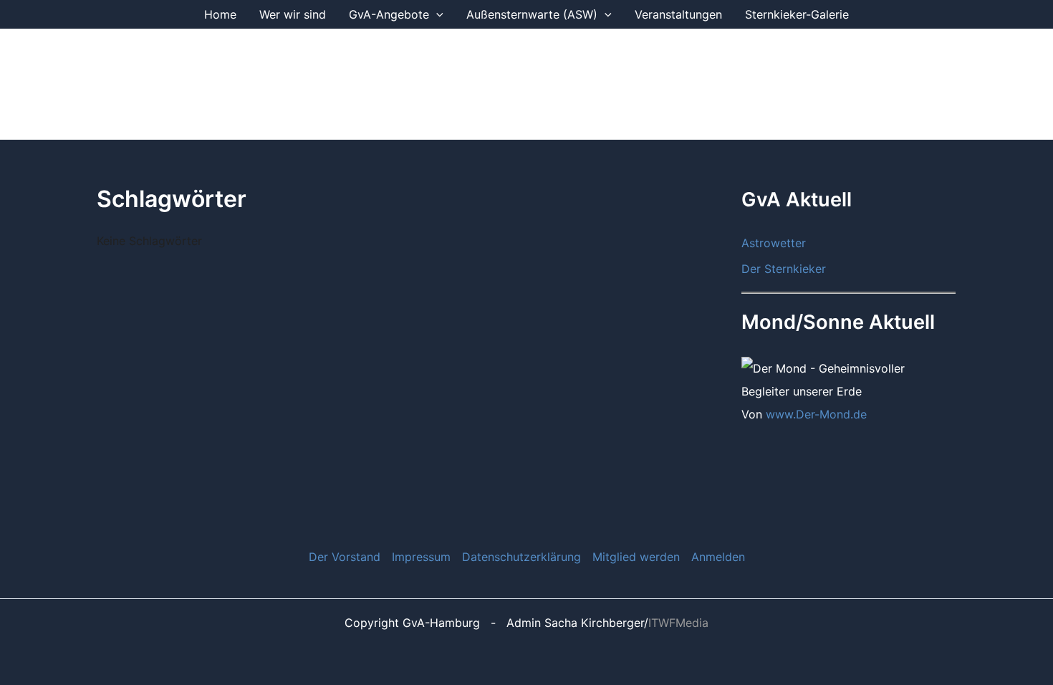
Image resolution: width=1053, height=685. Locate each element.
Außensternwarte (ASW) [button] (531, 14)
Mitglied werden (636, 557)
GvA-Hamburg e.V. (260, 84)
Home (220, 14)
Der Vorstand (344, 557)
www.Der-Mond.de (816, 414)
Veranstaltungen (678, 14)
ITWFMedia (678, 622)
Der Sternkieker (783, 269)
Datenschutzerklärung (521, 557)
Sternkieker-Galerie (797, 14)
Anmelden (718, 557)
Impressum (421, 557)
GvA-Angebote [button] (389, 14)
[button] (436, 14)
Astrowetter (773, 243)
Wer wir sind (292, 14)
